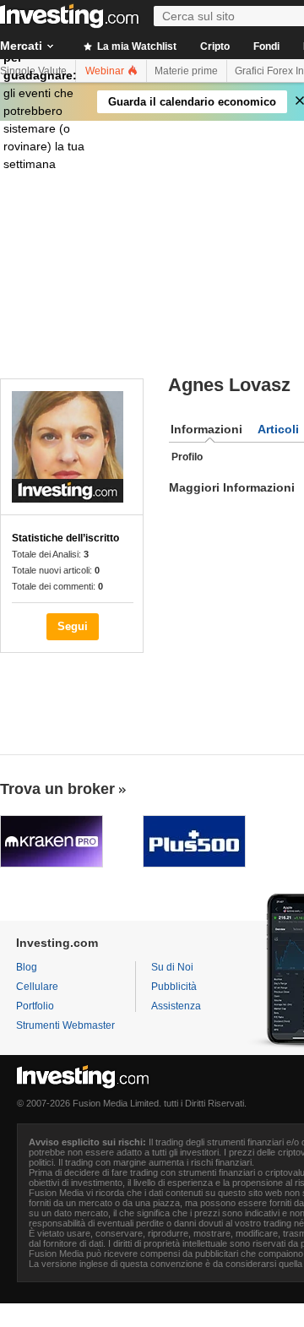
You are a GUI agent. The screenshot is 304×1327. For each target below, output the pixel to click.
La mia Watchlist (135, 46)
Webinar (106, 71)
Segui (72, 626)
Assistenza (176, 1006)
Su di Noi (172, 967)
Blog (26, 967)
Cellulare (37, 987)
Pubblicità (174, 987)
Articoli (278, 429)
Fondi (266, 46)
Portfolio (35, 1006)
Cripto (215, 46)
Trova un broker (57, 788)
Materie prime (186, 71)
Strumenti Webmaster (65, 1025)
